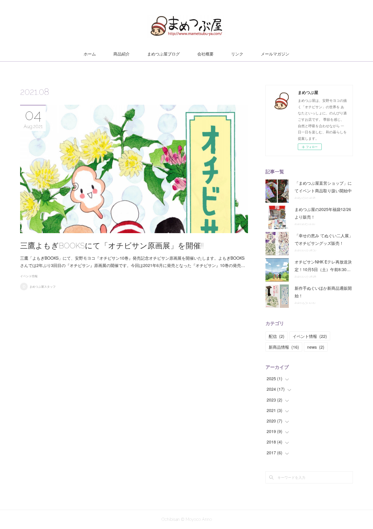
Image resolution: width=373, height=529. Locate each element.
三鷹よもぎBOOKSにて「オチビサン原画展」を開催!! (112, 245)
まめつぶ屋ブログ (163, 54)
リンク (237, 54)
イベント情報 (29, 276)
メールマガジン (275, 54)
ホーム (90, 54)
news (315, 347)
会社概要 (205, 54)
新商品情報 (284, 347)
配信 (276, 336)
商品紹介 (121, 54)
